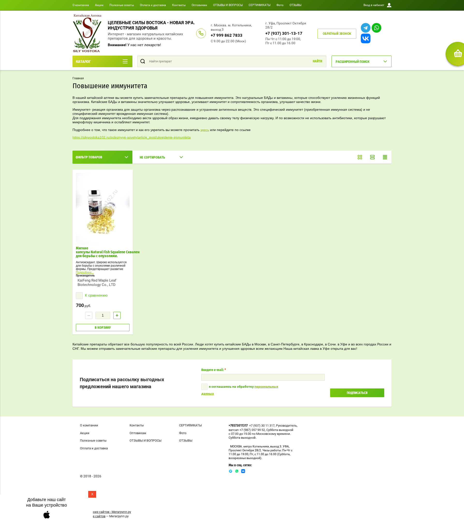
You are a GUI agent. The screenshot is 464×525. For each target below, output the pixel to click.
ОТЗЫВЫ (295, 5)
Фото (279, 5)
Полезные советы (121, 5)
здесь (204, 130)
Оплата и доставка (153, 5)
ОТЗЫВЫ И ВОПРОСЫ (228, 5)
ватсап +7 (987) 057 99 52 (247, 430)
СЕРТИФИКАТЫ (259, 5)
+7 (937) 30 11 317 (262, 425)
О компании (80, 5)
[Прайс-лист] (385, 157)
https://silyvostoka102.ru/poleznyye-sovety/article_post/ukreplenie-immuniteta (131, 137)
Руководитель (286, 425)
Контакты (179, 5)
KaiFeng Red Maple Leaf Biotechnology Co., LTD (97, 282)
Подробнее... (85, 272)
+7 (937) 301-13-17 (283, 33)
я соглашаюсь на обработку (239, 390)
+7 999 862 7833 (226, 35)
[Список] (372, 157)
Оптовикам (199, 5)
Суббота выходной (279, 430)
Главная (78, 78)
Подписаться (357, 393)
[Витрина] (359, 157)
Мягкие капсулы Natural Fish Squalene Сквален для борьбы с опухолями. (108, 252)
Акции (99, 5)
